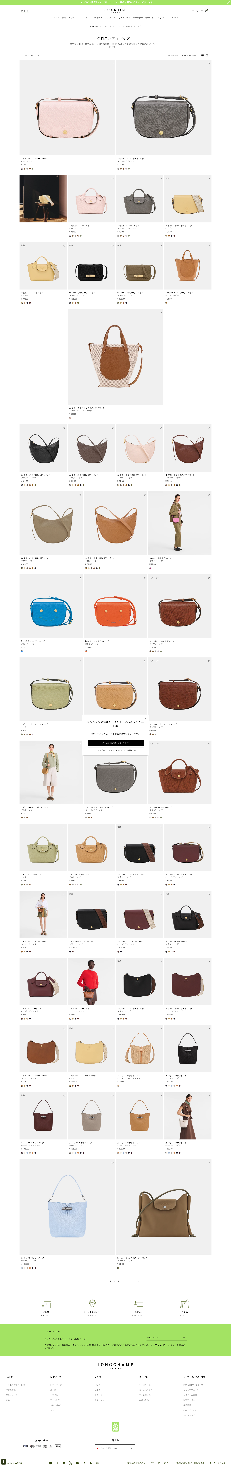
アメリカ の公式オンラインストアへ (116, 743)
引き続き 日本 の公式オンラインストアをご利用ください (116, 750)
